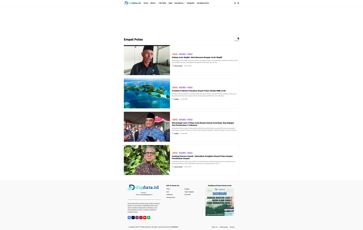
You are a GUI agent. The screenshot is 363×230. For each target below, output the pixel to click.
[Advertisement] (181, 20)
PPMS (168, 189)
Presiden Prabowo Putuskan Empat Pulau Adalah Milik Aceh (199, 91)
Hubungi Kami (170, 197)
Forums (232, 227)
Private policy (223, 227)
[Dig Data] (132, 3)
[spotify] (148, 217)
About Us (214, 227)
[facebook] (129, 217)
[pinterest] (141, 217)
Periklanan (169, 194)
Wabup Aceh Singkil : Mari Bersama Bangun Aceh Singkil (197, 57)
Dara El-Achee (178, 65)
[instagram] (137, 217)
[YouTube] (144, 217)
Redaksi (176, 99)
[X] (133, 217)
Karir (167, 192)
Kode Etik (187, 194)
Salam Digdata (189, 192)
